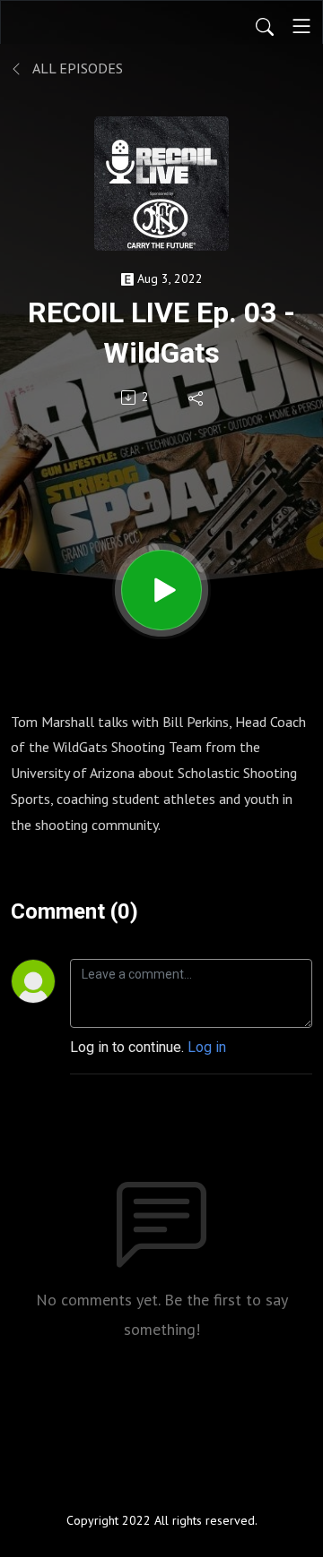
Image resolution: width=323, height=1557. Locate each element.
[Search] (265, 26)
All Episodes (76, 68)
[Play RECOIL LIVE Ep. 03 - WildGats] (161, 590)
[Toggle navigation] (301, 26)
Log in (207, 1047)
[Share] (197, 397)
